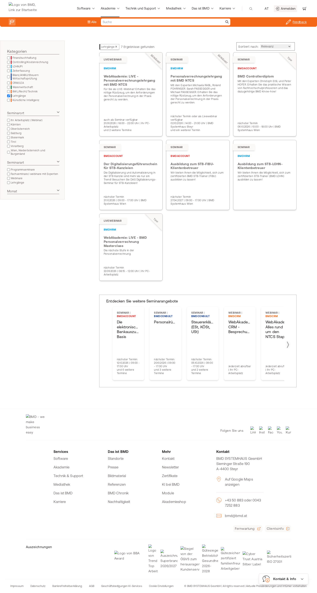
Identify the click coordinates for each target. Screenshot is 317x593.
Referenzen (117, 484)
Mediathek (61, 484)
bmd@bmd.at (236, 516)
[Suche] (227, 22)
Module (168, 493)
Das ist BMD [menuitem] (200, 8)
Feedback (300, 22)
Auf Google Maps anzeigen (239, 481)
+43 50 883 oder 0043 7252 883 (243, 502)
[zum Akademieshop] (12, 22)
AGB (91, 586)
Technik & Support (68, 476)
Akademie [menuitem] (108, 8)
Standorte (116, 458)
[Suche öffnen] (250, 8)
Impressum (17, 586)
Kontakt (168, 458)
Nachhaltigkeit (119, 502)
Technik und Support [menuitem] (141, 8)
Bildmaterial (117, 476)
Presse (113, 467)
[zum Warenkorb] (304, 8)
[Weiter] (288, 344)
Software (60, 458)
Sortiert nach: (248, 46)
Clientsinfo (275, 528)
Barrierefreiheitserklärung (67, 586)
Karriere (59, 502)
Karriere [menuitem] (225, 8)
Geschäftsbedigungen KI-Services (121, 586)
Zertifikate (170, 476)
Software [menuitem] (83, 8)
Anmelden (288, 8)
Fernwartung (244, 528)
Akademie (61, 467)
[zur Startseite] (24, 8)
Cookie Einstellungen (161, 586)
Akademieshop (174, 502)
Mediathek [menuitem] (173, 8)
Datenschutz (38, 586)
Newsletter (170, 467)
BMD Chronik (118, 493)
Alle (93, 22)
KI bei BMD (171, 484)
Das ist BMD (63, 493)
